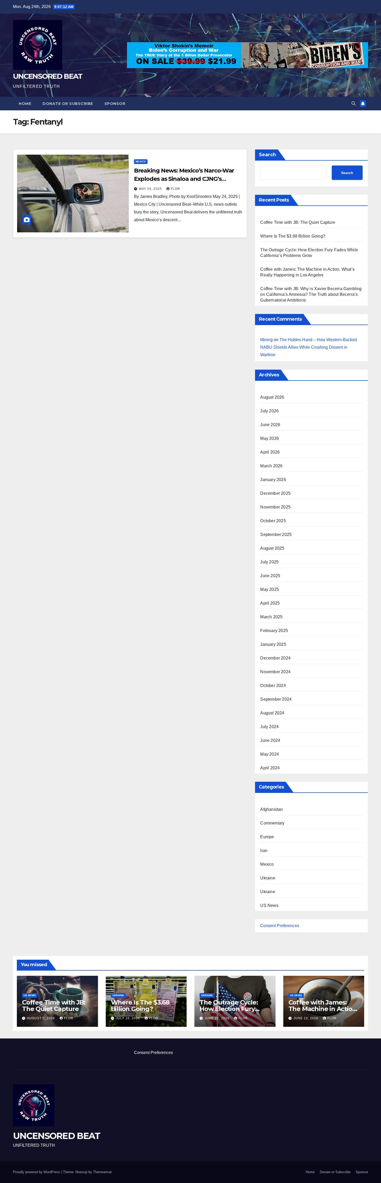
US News (269, 905)
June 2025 (270, 575)
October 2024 (273, 685)
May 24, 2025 (151, 189)
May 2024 (269, 754)
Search (267, 154)
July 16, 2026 (128, 1018)
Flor (175, 189)
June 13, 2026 (306, 1018)
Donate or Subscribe (68, 103)
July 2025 (269, 562)
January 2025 (273, 644)
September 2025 (276, 534)
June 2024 (270, 740)
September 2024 (276, 699)
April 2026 (270, 452)
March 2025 (271, 617)
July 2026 (269, 411)
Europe (267, 837)
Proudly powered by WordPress (37, 1172)
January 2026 (273, 479)
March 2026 (271, 466)
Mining (266, 340)
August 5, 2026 (41, 1018)
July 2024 (269, 727)
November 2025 (275, 507)
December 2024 (275, 658)
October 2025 (273, 521)
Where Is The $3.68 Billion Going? (292, 236)
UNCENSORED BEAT (47, 76)
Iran (263, 850)
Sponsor (114, 103)
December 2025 (275, 493)
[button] (353, 103)
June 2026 (270, 424)
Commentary (272, 823)
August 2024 (272, 713)
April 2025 (270, 603)
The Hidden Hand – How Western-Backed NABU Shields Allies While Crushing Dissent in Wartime (308, 347)
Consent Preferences (279, 925)
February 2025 (274, 630)
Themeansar (102, 1172)
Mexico (141, 161)
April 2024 (270, 768)
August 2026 (272, 397)
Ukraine (267, 878)
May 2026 (269, 438)
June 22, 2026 (217, 1018)
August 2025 (272, 548)
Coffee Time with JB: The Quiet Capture (297, 222)
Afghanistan (271, 809)
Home (25, 103)
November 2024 (275, 672)
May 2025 (269, 589)
